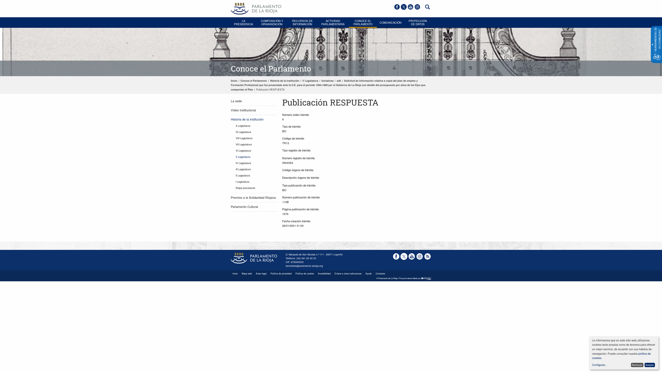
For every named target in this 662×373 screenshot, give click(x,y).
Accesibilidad (324, 273)
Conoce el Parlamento (253, 80)
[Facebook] (397, 9)
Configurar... (599, 365)
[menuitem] (254, 101)
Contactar (380, 273)
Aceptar (649, 365)
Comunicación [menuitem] (391, 23)
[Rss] (427, 259)
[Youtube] (410, 9)
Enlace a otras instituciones (348, 273)
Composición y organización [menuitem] (272, 22)
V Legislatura (310, 80)
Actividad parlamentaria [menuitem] (333, 22)
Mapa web (247, 273)
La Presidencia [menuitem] (243, 22)
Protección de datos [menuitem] (418, 22)
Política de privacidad (281, 273)
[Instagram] (417, 9)
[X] (404, 9)
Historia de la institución (284, 80)
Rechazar (637, 365)
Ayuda (368, 273)
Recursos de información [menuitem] (302, 22)
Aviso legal (261, 273)
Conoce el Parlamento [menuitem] (362, 22)
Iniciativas (328, 80)
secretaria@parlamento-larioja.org (304, 265)
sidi (339, 80)
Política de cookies (304, 273)
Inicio (234, 80)
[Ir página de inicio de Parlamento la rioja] (256, 8)
